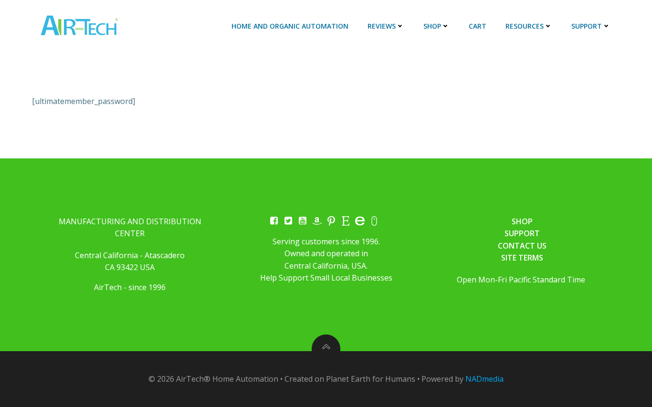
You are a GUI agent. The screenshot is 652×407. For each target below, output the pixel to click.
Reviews (382, 26)
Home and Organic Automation (289, 26)
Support (586, 26)
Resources (524, 26)
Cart (477, 26)
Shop (432, 26)
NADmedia (484, 379)
